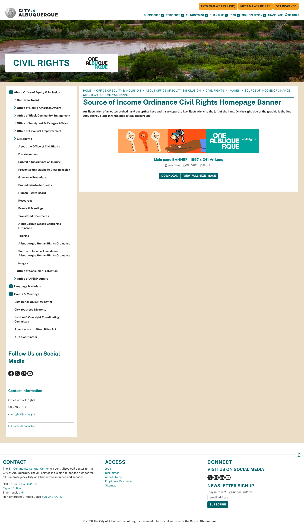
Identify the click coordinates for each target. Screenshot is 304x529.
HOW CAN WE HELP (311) (218, 6)
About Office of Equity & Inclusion (173, 90)
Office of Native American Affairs (39, 107)
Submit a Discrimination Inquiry (39, 162)
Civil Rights (214, 90)
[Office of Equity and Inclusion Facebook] (11, 373)
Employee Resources (119, 481)
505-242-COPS (52, 496)
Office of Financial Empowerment (39, 131)
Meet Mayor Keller (255, 6)
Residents (173, 15)
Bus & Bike (217, 15)
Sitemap (110, 485)
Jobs (232, 15)
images (234, 90)
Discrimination (27, 154)
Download (169, 175)
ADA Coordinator (25, 337)
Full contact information (21, 426)
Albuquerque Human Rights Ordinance (44, 243)
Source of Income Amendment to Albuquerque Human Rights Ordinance (44, 253)
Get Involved (286, 6)
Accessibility (113, 477)
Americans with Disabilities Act (35, 329)
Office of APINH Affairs (32, 278)
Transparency (252, 15)
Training (23, 235)
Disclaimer (112, 473)
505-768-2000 (27, 484)
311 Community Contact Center (28, 468)
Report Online (12, 488)
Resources (25, 200)
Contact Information (25, 391)
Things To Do (195, 15)
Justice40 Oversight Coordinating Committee (36, 319)
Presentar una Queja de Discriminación (44, 169)
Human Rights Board (32, 193)
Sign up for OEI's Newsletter (33, 302)
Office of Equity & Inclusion (118, 90)
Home (87, 90)
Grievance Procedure (32, 177)
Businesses (152, 15)
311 (12, 484)
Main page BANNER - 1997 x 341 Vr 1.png (188, 159)
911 (23, 492)
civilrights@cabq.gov (22, 414)
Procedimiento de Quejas (35, 185)
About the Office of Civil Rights (39, 146)
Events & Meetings (30, 208)
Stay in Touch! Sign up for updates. (230, 492)
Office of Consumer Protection (37, 271)
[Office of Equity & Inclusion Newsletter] (30, 373)
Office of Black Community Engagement (43, 115)
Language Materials (27, 286)
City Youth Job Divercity (30, 309)
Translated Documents (33, 216)
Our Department (28, 100)
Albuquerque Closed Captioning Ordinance (39, 226)
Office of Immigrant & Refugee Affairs (42, 123)
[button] (275, 15)
